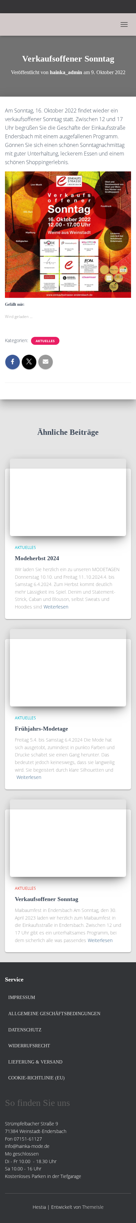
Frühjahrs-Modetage (41, 728)
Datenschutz (25, 1029)
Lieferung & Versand (35, 1062)
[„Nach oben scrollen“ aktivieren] (123, 1209)
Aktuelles (45, 341)
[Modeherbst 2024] (68, 497)
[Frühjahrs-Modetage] (68, 667)
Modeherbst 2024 (37, 558)
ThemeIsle (93, 1207)
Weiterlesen (56, 607)
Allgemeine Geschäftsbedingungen (54, 1013)
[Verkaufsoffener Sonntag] (68, 838)
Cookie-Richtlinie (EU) (36, 1077)
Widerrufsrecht (29, 1045)
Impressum (21, 997)
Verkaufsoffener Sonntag (46, 899)
